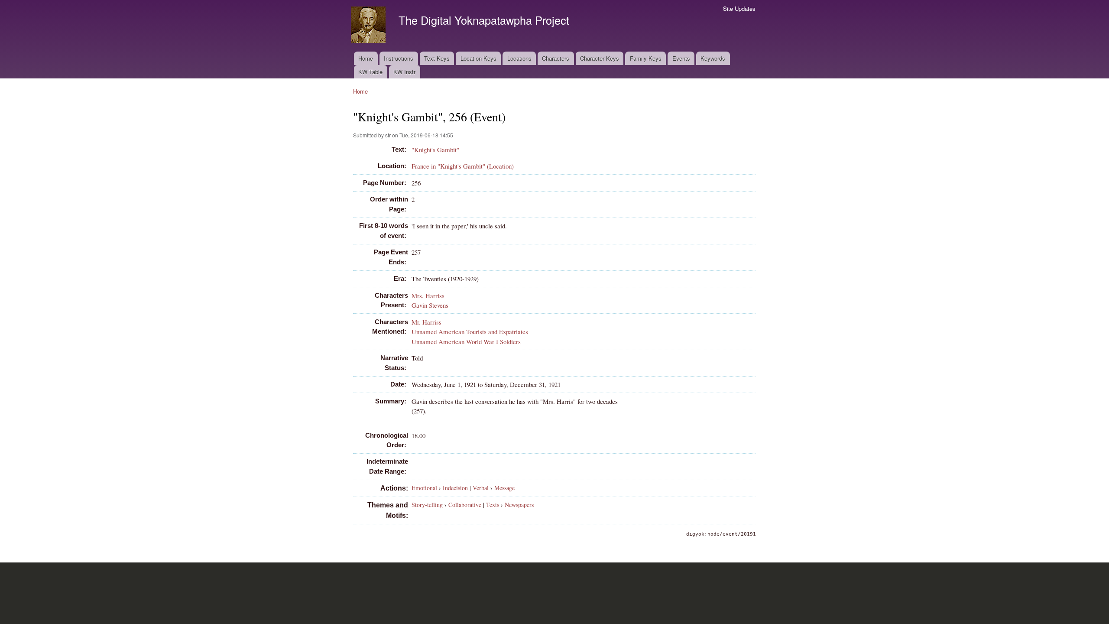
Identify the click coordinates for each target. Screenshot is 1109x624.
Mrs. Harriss (428, 295)
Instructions (398, 58)
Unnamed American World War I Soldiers (466, 341)
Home (365, 58)
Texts (492, 504)
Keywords (712, 58)
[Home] (369, 26)
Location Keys (478, 58)
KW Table (370, 72)
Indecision (455, 488)
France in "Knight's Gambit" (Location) (463, 166)
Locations (519, 58)
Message (504, 488)
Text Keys (437, 58)
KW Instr (404, 72)
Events (681, 58)
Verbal (481, 488)
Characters (555, 58)
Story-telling (427, 504)
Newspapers (519, 504)
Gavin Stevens (430, 305)
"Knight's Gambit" (435, 149)
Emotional (424, 488)
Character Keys (599, 58)
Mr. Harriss (426, 322)
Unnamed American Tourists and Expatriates (470, 331)
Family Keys (646, 58)
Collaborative (464, 504)
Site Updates (739, 8)
